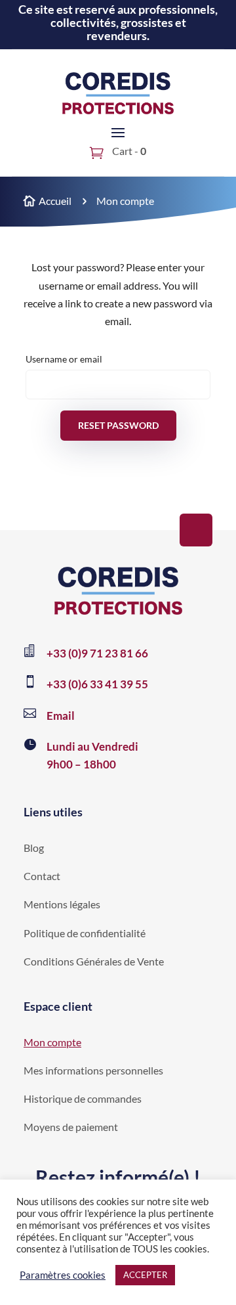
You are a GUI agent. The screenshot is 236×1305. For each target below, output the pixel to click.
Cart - (128, 150)
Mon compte (52, 1042)
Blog (34, 847)
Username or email (64, 359)
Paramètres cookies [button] (63, 1275)
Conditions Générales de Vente (94, 961)
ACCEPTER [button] (145, 1275)
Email (61, 715)
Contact (42, 876)
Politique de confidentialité (85, 933)
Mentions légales (62, 904)
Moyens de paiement (71, 1126)
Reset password (118, 425)
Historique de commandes (83, 1098)
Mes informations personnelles (93, 1070)
